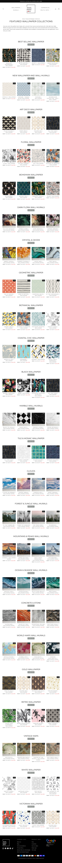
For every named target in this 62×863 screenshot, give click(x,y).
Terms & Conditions (21, 845)
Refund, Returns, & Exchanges (23, 849)
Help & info (45, 10)
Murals (16, 10)
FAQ (33, 841)
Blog (18, 843)
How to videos (35, 845)
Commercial (45, 7)
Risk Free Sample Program (23, 851)
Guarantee (34, 843)
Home (23, 18)
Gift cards (34, 849)
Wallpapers (16, 7)
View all (31, 44)
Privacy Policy (20, 847)
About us (19, 841)
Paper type (34, 847)
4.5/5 (47, 844)
